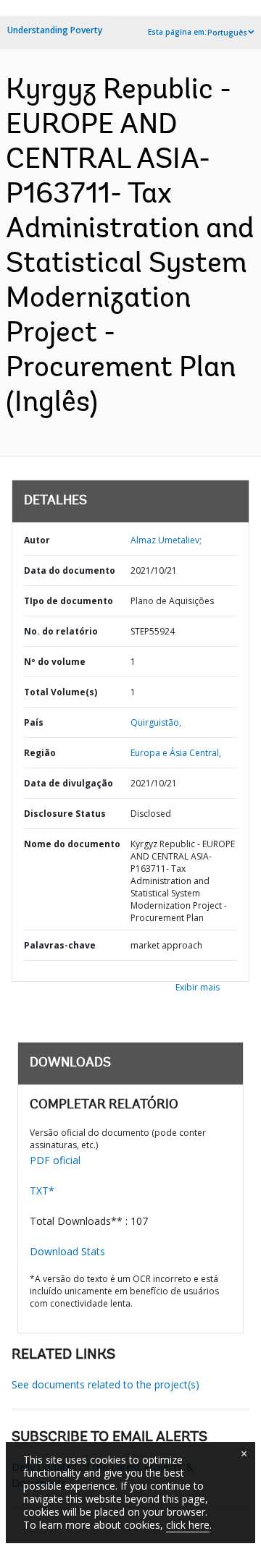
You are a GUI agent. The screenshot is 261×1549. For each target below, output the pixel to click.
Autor (37, 540)
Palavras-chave (60, 945)
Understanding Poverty (54, 30)
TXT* (42, 1190)
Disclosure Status (65, 813)
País (34, 722)
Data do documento (69, 570)
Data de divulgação (68, 783)
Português (227, 32)
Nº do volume (55, 661)
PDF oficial (55, 1160)
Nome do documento (72, 844)
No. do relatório (61, 631)
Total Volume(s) (60, 692)
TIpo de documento (68, 601)
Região (40, 753)
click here (188, 1525)
